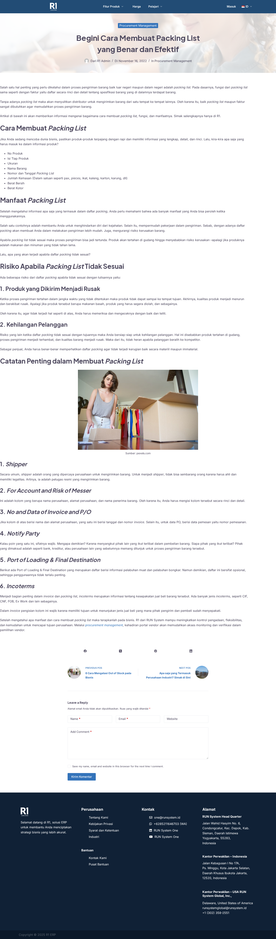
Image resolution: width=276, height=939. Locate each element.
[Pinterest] (155, 651)
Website (172, 719)
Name (75, 719)
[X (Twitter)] (120, 651)
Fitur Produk (111, 6)
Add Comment (81, 732)
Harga (137, 6)
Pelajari (153, 6)
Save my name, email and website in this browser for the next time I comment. (118, 766)
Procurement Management (138, 25)
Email (123, 719)
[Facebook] (85, 651)
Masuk (231, 6)
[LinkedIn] (191, 651)
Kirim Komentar (81, 776)
